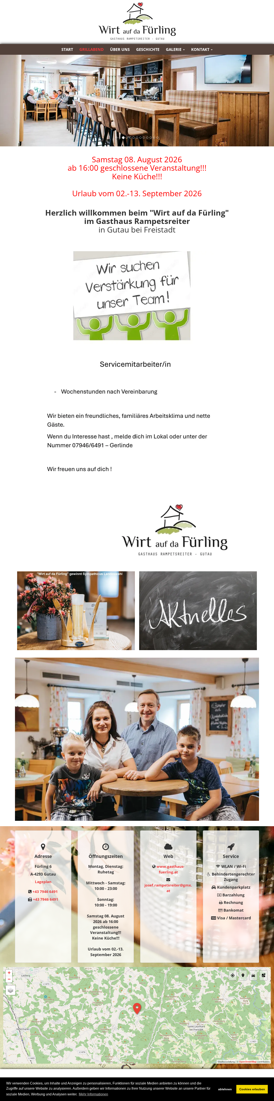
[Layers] (10, 990)
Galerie (174, 49)
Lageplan (43, 881)
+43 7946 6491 (45, 891)
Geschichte (147, 49)
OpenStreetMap (248, 1061)
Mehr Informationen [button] (93, 1094)
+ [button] (9, 972)
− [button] (9, 979)
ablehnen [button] (225, 1089)
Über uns (120, 49)
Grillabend (91, 49)
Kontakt (200, 49)
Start (67, 49)
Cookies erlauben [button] (252, 1089)
